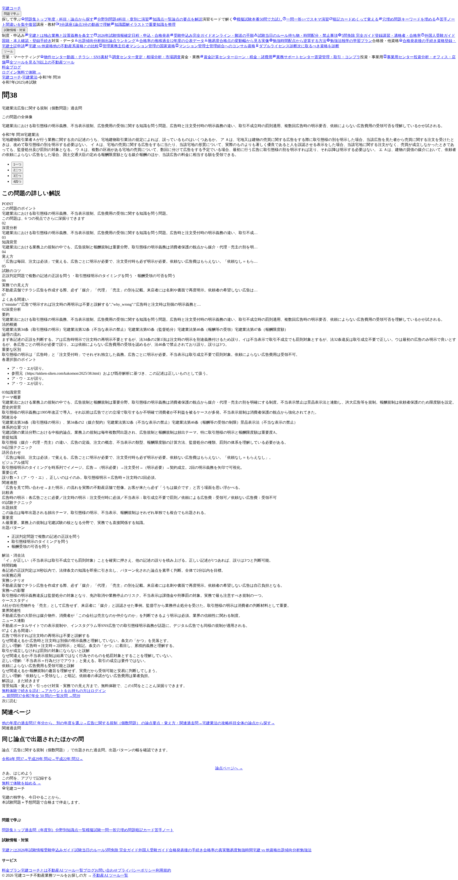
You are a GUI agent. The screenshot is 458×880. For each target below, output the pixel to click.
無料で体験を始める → (21, 783)
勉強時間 (245, 850)
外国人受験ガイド (153, 850)
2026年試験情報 (30, 850)
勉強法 (306, 850)
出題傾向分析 (288, 850)
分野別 (61, 830)
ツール (8, 51)
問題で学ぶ (11, 14)
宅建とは (9, 850)
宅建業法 (29, 77)
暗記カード (145, 830)
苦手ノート (164, 830)
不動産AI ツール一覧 (65, 870)
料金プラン (11, 870)
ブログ (15, 67)
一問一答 (108, 830)
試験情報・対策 (15, 30)
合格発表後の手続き (186, 850)
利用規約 (163, 870)
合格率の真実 (214, 850)
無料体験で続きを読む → (23, 691)
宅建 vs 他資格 (265, 850)
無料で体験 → (29, 72)
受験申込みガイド (59, 850)
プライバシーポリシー (137, 870)
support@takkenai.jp (33, 810)
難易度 (232, 850)
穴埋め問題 (125, 830)
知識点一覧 (76, 830)
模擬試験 (93, 830)
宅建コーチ (11, 77)
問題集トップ (13, 830)
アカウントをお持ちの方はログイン (75, 691)
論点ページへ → (229, 768)
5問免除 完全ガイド (121, 850)
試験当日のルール (89, 850)
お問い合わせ (106, 870)
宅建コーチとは (34, 870)
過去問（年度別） (40, 830)
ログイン (9, 72)
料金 (6, 67)
